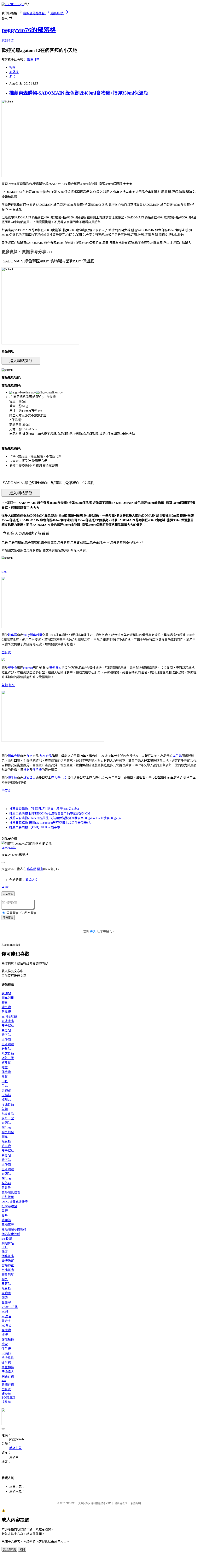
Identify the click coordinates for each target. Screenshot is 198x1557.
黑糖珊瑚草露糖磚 (14, 1229)
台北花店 (8, 1270)
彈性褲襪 (8, 1339)
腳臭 (11, 756)
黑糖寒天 (8, 1224)
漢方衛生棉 (59, 778)
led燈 (5, 1311)
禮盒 (26, 769)
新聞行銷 (8, 1384)
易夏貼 (6, 1030)
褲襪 (5, 1334)
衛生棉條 (8, 1367)
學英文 (6, 790)
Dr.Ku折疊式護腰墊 (15, 1201)
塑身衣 (6, 652)
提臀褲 (6, 1402)
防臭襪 (6, 1011)
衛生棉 (12, 778)
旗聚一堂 (8, 1058)
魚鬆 (5, 685)
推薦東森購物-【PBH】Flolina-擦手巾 (34, 827)
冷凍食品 (8, 1104)
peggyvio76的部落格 (29, 29)
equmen (28, 667)
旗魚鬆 (177, 756)
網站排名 (8, 1243)
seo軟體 (7, 1238)
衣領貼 (6, 993)
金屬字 (6, 1302)
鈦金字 (6, 1321)
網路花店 (8, 1256)
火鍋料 (6, 1095)
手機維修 (8, 1358)
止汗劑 (6, 1039)
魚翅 (5, 1109)
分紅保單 (8, 1197)
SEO (5, 1247)
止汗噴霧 (8, 1044)
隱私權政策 (120, 1503)
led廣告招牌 (10, 1307)
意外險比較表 (11, 1192)
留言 (40, 869)
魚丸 (5, 1086)
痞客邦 (31, 869)
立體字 (6, 1293)
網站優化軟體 (11, 1234)
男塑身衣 (55, 667)
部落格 (14, 72)
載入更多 (8, 894)
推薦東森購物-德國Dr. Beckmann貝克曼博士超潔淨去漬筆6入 (50, 822)
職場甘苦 (33, 59)
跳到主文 (8, 40)
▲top (5, 886)
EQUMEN (8, 1397)
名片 (12, 76)
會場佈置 (8, 1265)
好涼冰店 (8, 1021)
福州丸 (6, 1099)
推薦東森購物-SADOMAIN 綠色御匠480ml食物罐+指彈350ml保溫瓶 (78, 93)
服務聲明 (136, 1503)
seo (4, 1380)
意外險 (6, 1187)
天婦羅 (6, 1090)
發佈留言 (8, 917)
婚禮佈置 (8, 1260)
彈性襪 (6, 1330)
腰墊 (5, 1215)
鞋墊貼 (6, 1048)
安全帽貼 (8, 1025)
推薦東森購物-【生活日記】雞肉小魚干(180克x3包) (44, 808)
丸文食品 (45, 756)
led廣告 (6, 1316)
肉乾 (5, 1081)
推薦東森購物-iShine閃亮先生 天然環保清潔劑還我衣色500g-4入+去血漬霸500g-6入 (65, 818)
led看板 (6, 1325)
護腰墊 (6, 1220)
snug (4, 571)
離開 (22, 1549)
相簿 (12, 67)
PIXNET (70, 1503)
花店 (5, 1251)
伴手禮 (37, 769)
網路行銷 (8, 1376)
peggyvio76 (9, 847)
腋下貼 (6, 1035)
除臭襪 (12, 635)
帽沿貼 (6, 1127)
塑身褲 (6, 1393)
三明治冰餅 (9, 1016)
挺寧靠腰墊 (9, 1206)
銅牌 (5, 1297)
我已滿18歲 (9, 1549)
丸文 (12, 685)
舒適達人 (29, 778)
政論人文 (32, 879)
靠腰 (5, 1211)
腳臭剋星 (36, 635)
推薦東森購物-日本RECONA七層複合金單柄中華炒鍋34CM (49, 813)
